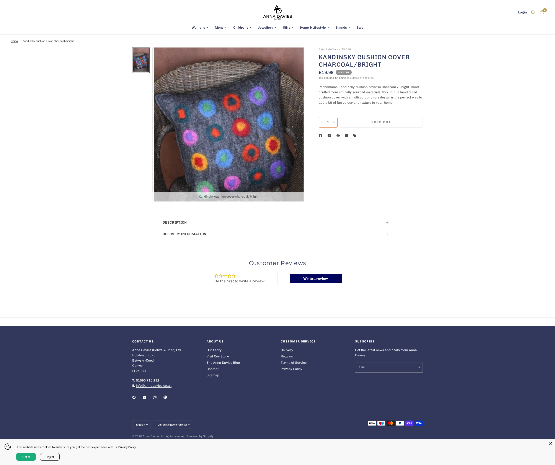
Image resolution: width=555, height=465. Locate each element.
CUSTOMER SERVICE (298, 341)
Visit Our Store (218, 356)
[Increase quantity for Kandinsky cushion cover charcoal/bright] (334, 122)
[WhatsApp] (347, 135)
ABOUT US (215, 341)
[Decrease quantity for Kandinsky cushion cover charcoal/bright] (322, 122)
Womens (198, 27)
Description (175, 222)
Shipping (340, 77)
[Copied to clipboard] (355, 135)
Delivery (287, 350)
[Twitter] (147, 397)
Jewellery (265, 27)
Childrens (240, 27)
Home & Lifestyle (313, 27)
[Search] (533, 12)
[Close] (550, 443)
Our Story (214, 350)
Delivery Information (184, 234)
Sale (360, 27)
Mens (219, 27)
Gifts (286, 27)
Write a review (315, 279)
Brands (341, 27)
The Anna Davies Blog (223, 363)
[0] (540, 12)
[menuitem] (200, 27)
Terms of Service (294, 363)
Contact (213, 369)
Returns (287, 356)
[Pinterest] (339, 135)
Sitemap (213, 375)
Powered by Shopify (200, 436)
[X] (330, 135)
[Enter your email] (418, 367)
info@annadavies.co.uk (153, 386)
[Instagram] (158, 397)
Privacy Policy (291, 369)
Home (14, 41)
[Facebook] (321, 135)
